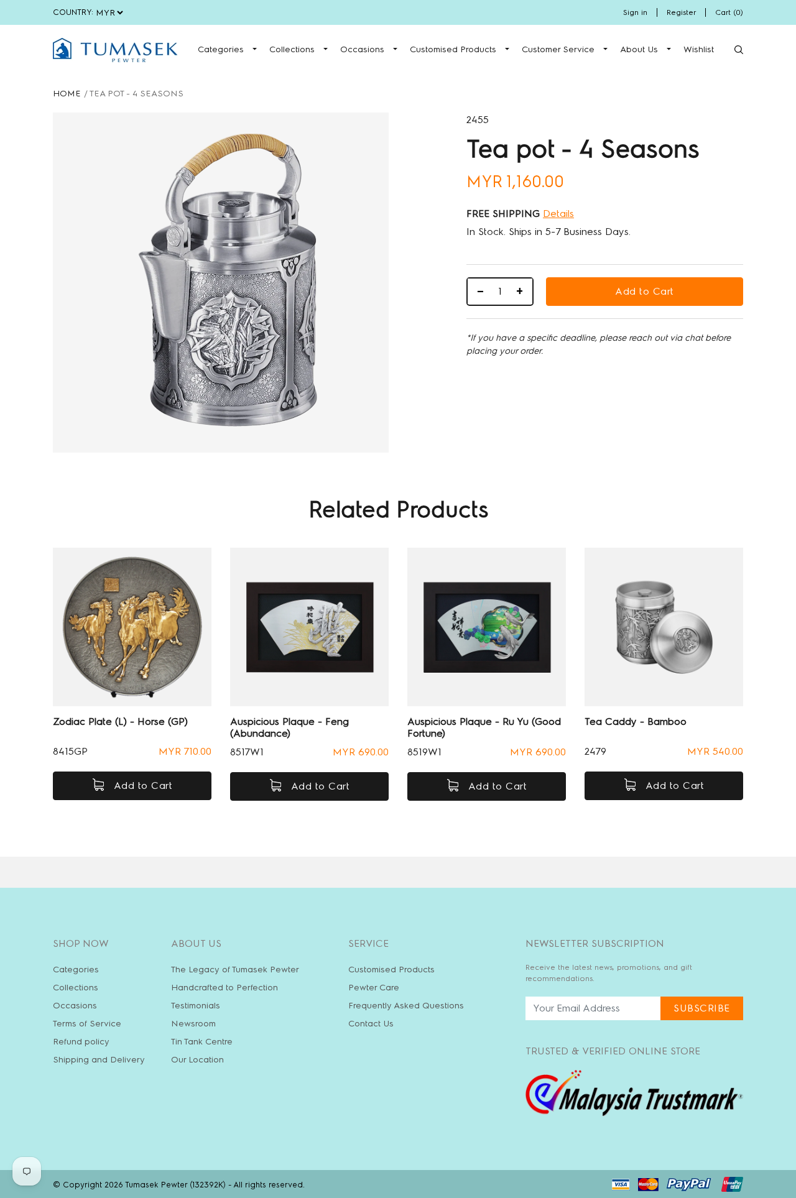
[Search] (738, 49)
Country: (73, 12)
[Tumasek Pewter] (115, 50)
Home (67, 93)
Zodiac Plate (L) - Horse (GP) (120, 721)
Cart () (729, 12)
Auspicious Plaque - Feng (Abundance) (289, 727)
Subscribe (701, 1008)
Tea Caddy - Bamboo (636, 721)
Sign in (635, 12)
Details (558, 213)
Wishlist (698, 49)
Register (681, 12)
